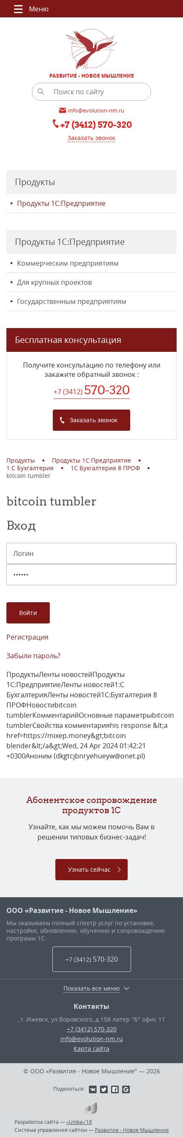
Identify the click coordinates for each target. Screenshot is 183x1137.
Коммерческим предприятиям (68, 263)
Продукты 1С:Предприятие (61, 203)
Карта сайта (91, 1048)
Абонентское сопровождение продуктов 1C (91, 804)
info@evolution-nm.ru (91, 1039)
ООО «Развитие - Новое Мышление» (71, 910)
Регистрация (27, 637)
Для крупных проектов (54, 282)
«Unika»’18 (79, 1121)
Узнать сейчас (89, 869)
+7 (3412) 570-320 (92, 1029)
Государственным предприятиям (71, 301)
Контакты (91, 1006)
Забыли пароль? (33, 655)
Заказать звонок (91, 138)
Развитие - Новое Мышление (132, 1129)
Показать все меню (91, 988)
